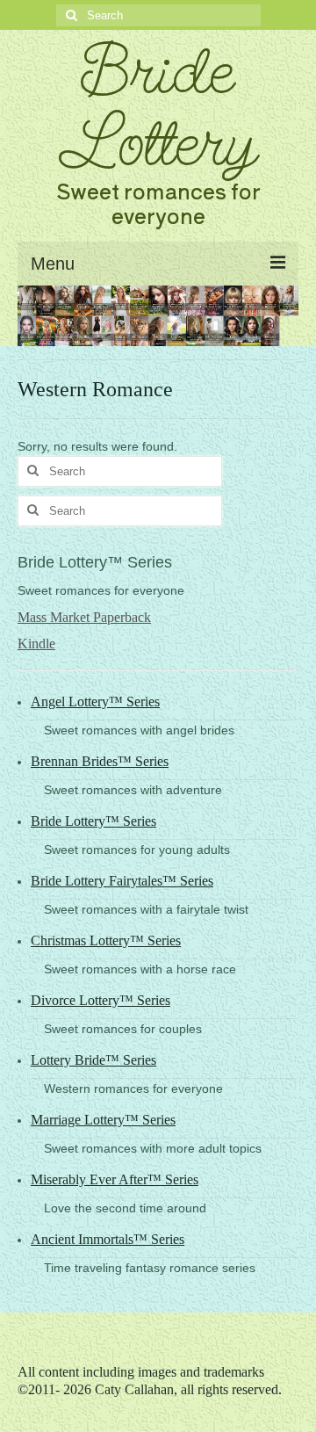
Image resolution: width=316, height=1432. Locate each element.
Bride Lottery (158, 106)
